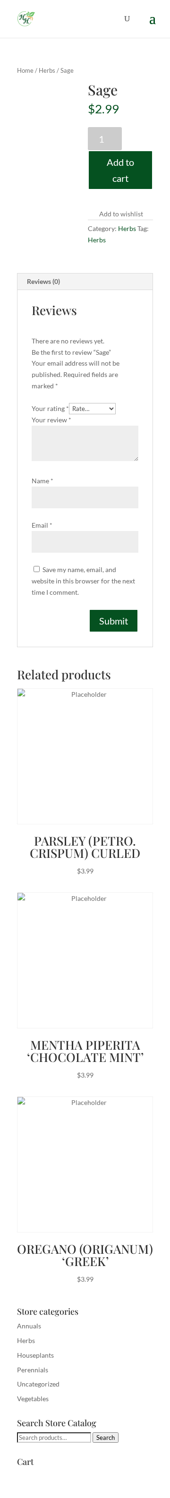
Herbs (47, 70)
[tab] (85, 282)
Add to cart (120, 170)
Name (42, 481)
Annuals (29, 1326)
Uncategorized (38, 1384)
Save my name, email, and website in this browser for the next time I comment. (83, 580)
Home (25, 70)
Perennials (32, 1370)
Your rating (50, 408)
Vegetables (33, 1399)
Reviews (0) (43, 281)
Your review (51, 420)
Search (105, 1437)
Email (42, 525)
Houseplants (35, 1355)
